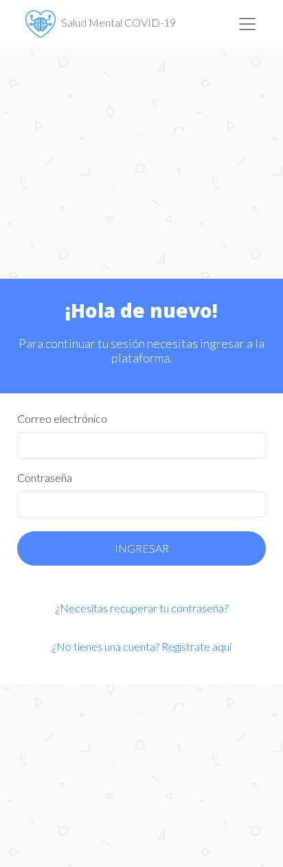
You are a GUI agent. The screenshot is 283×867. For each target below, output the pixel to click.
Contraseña (44, 477)
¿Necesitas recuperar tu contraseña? (142, 607)
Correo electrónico (62, 418)
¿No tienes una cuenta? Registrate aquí (141, 646)
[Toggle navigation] (247, 24)
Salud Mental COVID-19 (118, 22)
